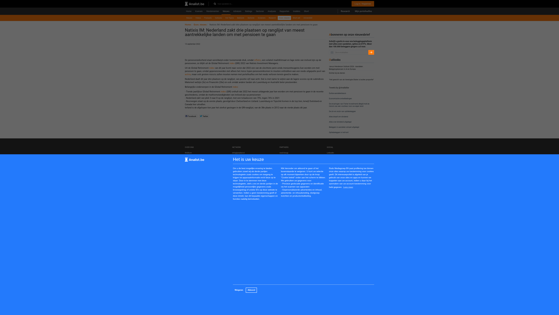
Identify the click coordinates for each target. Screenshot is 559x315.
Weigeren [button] (239, 290)
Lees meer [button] (348, 187)
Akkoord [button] (251, 290)
